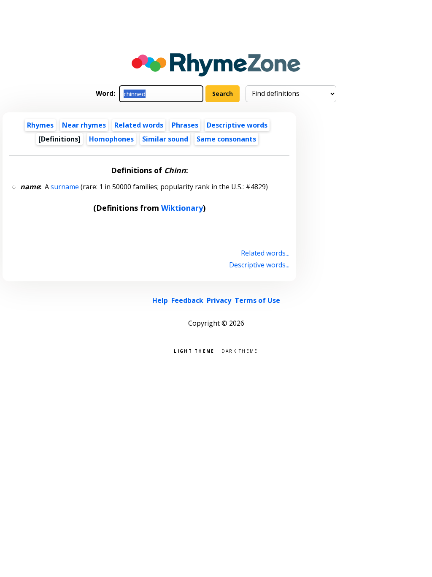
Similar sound (165, 139)
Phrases (185, 125)
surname (65, 186)
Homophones (111, 139)
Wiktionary (182, 208)
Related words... (265, 253)
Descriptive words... (259, 264)
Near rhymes (84, 125)
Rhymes (40, 125)
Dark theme (239, 350)
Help (160, 300)
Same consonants (226, 139)
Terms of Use (257, 300)
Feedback (187, 300)
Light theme (194, 350)
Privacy (219, 300)
